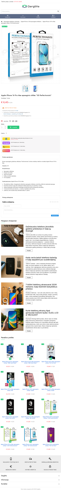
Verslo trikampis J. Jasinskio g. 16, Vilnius (12, 114)
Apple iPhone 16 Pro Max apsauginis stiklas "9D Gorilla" (30, 417)
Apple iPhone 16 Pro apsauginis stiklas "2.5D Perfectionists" (51, 417)
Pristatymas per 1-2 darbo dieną (18, 146)
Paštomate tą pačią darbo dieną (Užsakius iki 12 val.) (22, 139)
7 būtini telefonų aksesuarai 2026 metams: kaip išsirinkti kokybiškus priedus (41, 286)
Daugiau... (29, 250)
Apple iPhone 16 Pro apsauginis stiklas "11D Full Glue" (51, 445)
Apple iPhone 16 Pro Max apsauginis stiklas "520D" (51, 390)
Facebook (6, 133)
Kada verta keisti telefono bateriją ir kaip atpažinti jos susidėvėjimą (41, 258)
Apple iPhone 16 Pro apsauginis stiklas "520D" (30, 390)
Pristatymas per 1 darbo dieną (17, 142)
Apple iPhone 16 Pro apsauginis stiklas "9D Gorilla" (10, 417)
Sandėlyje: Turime (5, 98)
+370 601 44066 (17, 1)
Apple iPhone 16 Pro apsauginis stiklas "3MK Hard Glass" (10, 362)
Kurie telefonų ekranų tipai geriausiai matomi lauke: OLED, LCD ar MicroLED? (42, 312)
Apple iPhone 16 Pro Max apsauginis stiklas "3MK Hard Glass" (30, 362)
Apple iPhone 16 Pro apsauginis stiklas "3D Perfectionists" (30, 445)
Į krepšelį (13, 127)
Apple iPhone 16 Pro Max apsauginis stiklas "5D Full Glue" (51, 362)
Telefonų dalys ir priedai (11, 1)
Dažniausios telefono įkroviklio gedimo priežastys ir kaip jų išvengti (40, 228)
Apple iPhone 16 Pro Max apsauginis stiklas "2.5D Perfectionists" (10, 445)
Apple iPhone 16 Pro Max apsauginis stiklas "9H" (10, 390)
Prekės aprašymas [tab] (7, 157)
